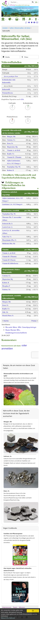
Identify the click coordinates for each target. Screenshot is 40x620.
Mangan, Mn (11, 136)
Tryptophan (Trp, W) (13, 167)
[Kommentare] (26, 22)
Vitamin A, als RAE (13, 150)
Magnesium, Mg (12, 147)
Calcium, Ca (11, 140)
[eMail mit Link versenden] (37, 22)
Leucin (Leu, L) (7, 227)
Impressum (7, 607)
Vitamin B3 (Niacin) (8, 260)
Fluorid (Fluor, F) (7, 315)
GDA (22, 99)
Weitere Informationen (8, 618)
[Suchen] (32, 2)
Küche (6, 321)
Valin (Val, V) (6, 236)
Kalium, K (10, 170)
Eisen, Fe (10, 143)
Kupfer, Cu (10, 154)
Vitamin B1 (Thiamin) (14, 157)
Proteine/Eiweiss (7, 93)
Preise (33, 321)
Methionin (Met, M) (8, 243)
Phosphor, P (6, 286)
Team (15, 607)
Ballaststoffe (6, 89)
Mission (22, 607)
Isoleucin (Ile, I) (7, 223)
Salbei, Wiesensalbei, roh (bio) (20, 28)
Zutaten (5, 28)
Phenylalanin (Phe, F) (9, 240)
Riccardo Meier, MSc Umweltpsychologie (21, 327)
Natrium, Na (6, 289)
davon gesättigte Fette (11, 76)
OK (33, 611)
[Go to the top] (38, 62)
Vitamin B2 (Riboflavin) (10, 263)
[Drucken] (34, 22)
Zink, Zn (5, 312)
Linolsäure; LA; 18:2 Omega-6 (12, 204)
